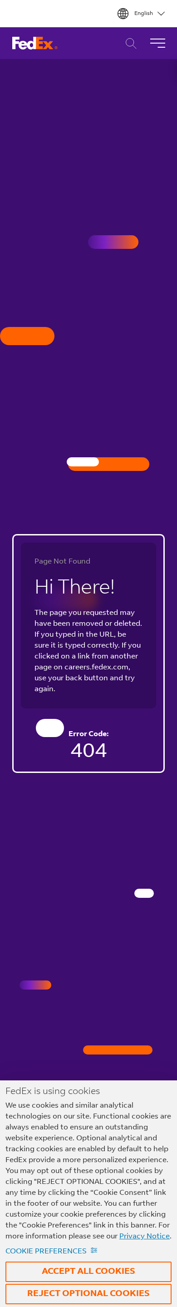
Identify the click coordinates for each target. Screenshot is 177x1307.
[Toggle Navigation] (157, 43)
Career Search (128, 43)
